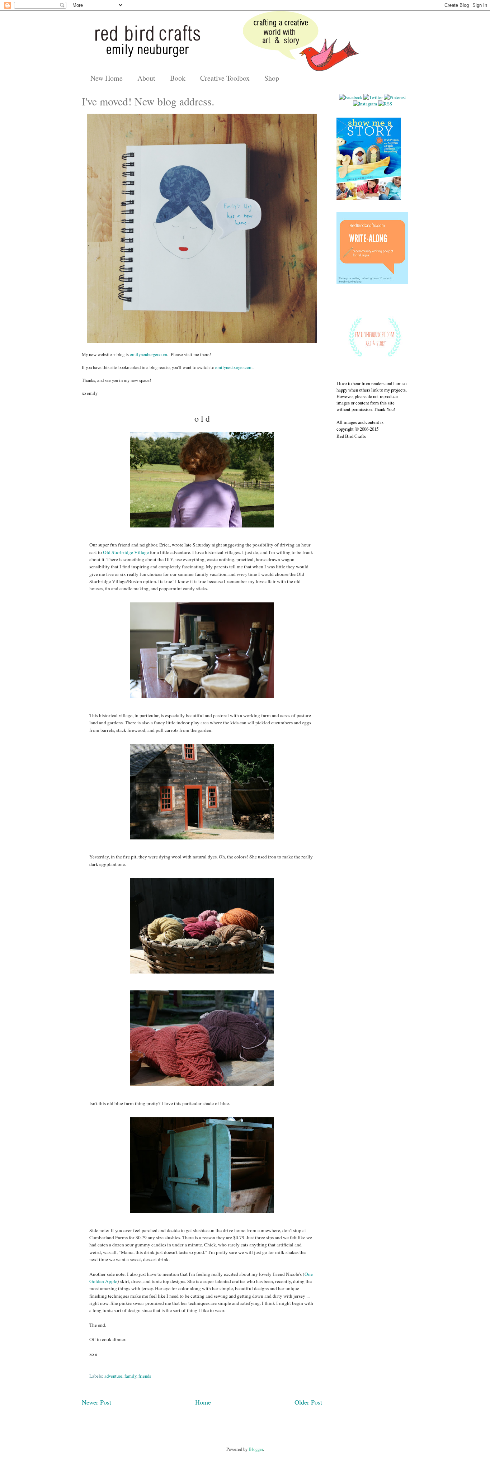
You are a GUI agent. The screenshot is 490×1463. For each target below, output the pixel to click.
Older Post (308, 1402)
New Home (106, 78)
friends (144, 1376)
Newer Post (96, 1402)
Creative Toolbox (225, 78)
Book (177, 78)
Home (203, 1402)
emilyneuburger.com (148, 354)
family (130, 1376)
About (146, 78)
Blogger (256, 1449)
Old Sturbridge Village (126, 552)
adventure (113, 1376)
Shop (271, 78)
